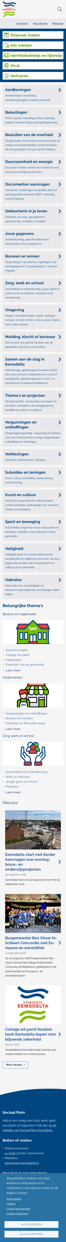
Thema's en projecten (25, 395)
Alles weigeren (31, 1224)
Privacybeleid (14, 1199)
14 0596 (10, 1153)
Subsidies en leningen (25, 472)
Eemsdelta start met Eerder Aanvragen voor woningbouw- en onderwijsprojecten (30, 862)
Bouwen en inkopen (19, 718)
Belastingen (16, 112)
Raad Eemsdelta (17, 650)
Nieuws (58, 23)
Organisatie (13, 660)
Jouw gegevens (19, 233)
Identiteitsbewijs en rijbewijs (36, 55)
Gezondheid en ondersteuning (26, 772)
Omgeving (14, 310)
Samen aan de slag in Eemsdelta (25, 361)
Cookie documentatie (18, 1208)
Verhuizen (19, 76)
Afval (15, 65)
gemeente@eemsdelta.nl (22, 1163)
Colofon (11, 1203)
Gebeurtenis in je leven (26, 211)
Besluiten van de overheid (29, 134)
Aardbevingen (18, 89)
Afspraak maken (25, 35)
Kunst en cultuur (20, 494)
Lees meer (12, 671)
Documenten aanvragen (27, 184)
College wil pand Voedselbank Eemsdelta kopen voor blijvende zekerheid (30, 1034)
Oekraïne (13, 579)
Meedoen (12, 786)
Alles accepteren (31, 1234)
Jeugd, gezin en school (21, 781)
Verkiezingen (17, 454)
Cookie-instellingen (17, 1213)
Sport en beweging (22, 521)
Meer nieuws (14, 1064)
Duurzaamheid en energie (29, 161)
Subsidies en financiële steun (25, 723)
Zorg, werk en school (24, 283)
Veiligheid (14, 548)
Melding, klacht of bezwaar (30, 336)
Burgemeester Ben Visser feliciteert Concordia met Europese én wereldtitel (31, 943)
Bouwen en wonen (22, 256)
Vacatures (40, 23)
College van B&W (18, 655)
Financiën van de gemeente (25, 664)
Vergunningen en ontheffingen (21, 424)
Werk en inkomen (18, 776)
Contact (22, 23)
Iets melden (21, 45)
